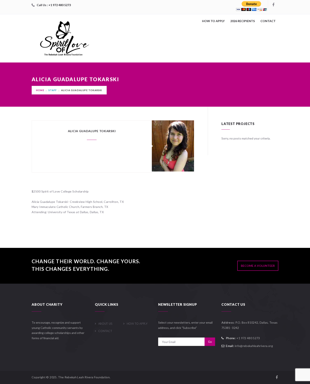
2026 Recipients (242, 21)
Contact (268, 21)
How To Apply (213, 21)
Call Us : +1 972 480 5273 (54, 5)
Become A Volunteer (258, 265)
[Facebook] (273, 4)
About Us (105, 323)
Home (40, 90)
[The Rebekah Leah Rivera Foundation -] (63, 38)
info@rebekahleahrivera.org (254, 346)
